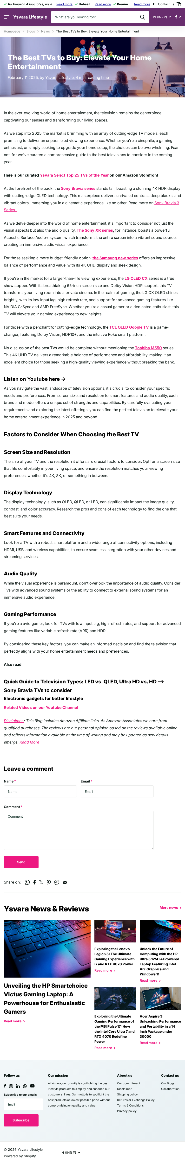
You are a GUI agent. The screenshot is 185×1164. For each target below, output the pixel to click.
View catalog (6, 17)
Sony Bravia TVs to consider (38, 690)
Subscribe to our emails (20, 1094)
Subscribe (21, 1120)
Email (86, 781)
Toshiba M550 (148, 347)
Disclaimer (14, 720)
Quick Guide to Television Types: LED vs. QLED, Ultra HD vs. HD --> (84, 682)
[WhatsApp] (25, 1086)
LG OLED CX (136, 278)
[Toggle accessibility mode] (179, 4)
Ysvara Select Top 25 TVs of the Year (74, 175)
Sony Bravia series (78, 188)
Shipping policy (127, 1094)
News (45, 31)
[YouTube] (32, 1086)
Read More (29, 742)
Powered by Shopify (20, 1156)
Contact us (170, 1075)
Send (21, 862)
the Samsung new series (115, 257)
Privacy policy (127, 1111)
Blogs (30, 31)
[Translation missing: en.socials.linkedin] (18, 1086)
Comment (13, 807)
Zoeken (142, 17)
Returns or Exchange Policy (136, 1100)
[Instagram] (11, 1086)
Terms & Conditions (130, 1105)
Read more (64, 4)
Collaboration (170, 1089)
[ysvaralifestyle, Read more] (178, 17)
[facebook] (5, 1086)
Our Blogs (167, 1083)
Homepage (12, 31)
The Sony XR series (95, 230)
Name (10, 781)
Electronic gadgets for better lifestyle (43, 698)
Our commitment (128, 1083)
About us (124, 1075)
